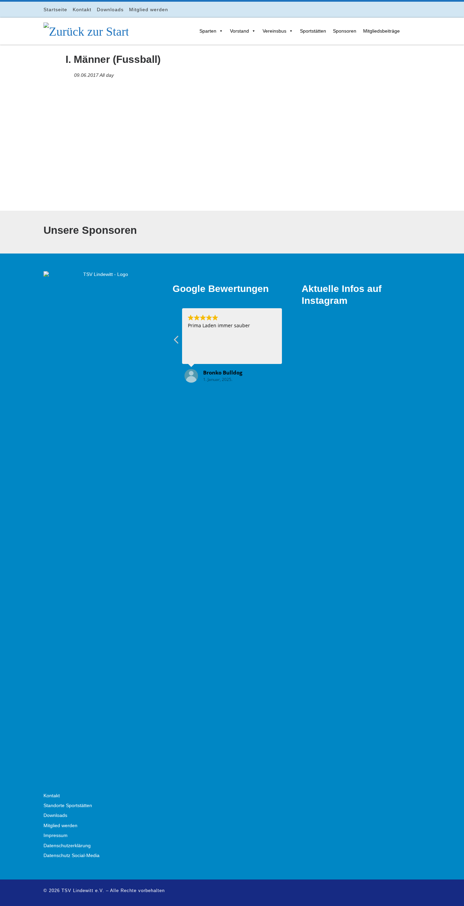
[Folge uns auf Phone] (419, 9)
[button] (176, 341)
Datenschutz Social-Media (71, 855)
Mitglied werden (60, 825)
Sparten (207, 31)
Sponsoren (344, 31)
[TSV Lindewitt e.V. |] (85, 30)
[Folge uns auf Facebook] (390, 9)
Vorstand (239, 31)
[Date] (69, 73)
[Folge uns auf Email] (409, 9)
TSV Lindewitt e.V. (82, 890)
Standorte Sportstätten (67, 805)
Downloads (55, 815)
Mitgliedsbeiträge (381, 31)
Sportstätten (313, 31)
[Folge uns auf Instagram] (399, 9)
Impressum (55, 835)
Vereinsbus (274, 31)
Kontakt (51, 795)
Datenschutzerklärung (67, 845)
